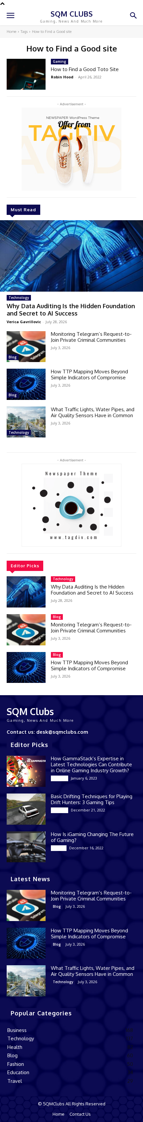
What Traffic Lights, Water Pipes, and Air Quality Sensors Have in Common (92, 412)
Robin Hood (62, 76)
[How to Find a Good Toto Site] (26, 74)
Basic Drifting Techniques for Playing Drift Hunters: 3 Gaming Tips (91, 799)
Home (11, 31)
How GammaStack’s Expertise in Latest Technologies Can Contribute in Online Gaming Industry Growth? (91, 764)
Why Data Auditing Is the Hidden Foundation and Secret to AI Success (71, 309)
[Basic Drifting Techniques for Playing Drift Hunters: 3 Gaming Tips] (26, 809)
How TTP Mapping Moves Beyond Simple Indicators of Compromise (89, 374)
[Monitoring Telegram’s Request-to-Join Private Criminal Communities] (26, 346)
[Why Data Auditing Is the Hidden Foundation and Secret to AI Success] (71, 256)
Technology (19, 297)
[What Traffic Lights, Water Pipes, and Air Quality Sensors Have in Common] (26, 422)
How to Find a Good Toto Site (85, 69)
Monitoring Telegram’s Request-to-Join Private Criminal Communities (91, 337)
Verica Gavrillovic (24, 321)
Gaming (59, 61)
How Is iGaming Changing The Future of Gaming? (92, 837)
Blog (13, 357)
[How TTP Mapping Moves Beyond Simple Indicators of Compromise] (26, 384)
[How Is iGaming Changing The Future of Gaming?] (26, 847)
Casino (59, 848)
